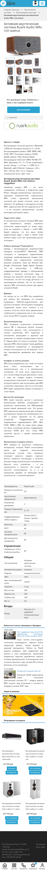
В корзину (11, 768)
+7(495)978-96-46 (13, 857)
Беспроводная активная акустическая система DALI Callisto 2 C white (11, 806)
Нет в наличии (35, 768)
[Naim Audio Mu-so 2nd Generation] (11, 736)
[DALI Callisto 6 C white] (35, 789)
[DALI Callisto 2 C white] (11, 789)
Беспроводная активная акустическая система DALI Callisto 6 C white (35, 806)
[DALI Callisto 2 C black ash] (35, 736)
